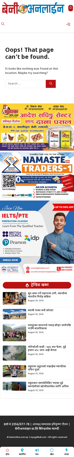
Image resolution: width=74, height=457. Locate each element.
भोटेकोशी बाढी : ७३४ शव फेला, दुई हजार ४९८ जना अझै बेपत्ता (47, 348)
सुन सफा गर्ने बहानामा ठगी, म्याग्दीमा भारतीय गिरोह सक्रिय (47, 295)
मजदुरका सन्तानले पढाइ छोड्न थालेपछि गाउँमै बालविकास (49, 327)
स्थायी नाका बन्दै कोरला (40, 310)
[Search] (51, 84)
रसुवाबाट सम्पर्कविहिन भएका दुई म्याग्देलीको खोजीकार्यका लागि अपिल (48, 384)
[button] (3, 24)
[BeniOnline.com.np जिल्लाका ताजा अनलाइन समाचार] (33, 8)
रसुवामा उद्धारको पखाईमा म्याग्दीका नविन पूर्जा (47, 368)
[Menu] (69, 24)
